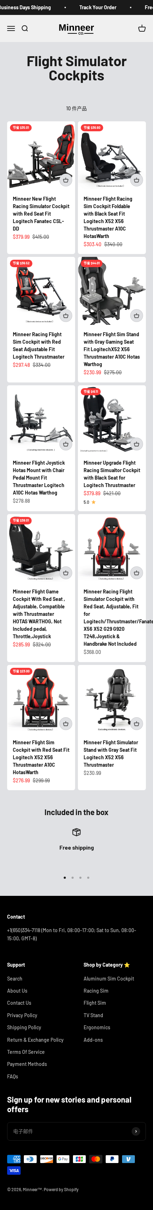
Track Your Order (92, 7)
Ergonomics (97, 1027)
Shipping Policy (24, 1027)
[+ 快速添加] (65, 180)
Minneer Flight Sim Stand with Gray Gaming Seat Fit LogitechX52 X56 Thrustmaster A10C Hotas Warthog (112, 349)
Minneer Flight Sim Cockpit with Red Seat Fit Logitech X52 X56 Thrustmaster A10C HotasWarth (41, 757)
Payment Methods (27, 1064)
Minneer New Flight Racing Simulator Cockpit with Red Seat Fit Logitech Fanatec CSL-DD (41, 214)
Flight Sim (95, 1003)
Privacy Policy (22, 1015)
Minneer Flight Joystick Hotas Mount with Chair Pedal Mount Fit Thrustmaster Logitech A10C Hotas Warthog (39, 478)
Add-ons (93, 1040)
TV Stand (93, 1015)
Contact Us (19, 1003)
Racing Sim (96, 991)
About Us (17, 991)
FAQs (12, 1076)
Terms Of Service (26, 1052)
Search (14, 979)
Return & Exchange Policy (35, 1040)
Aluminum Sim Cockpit (109, 979)
